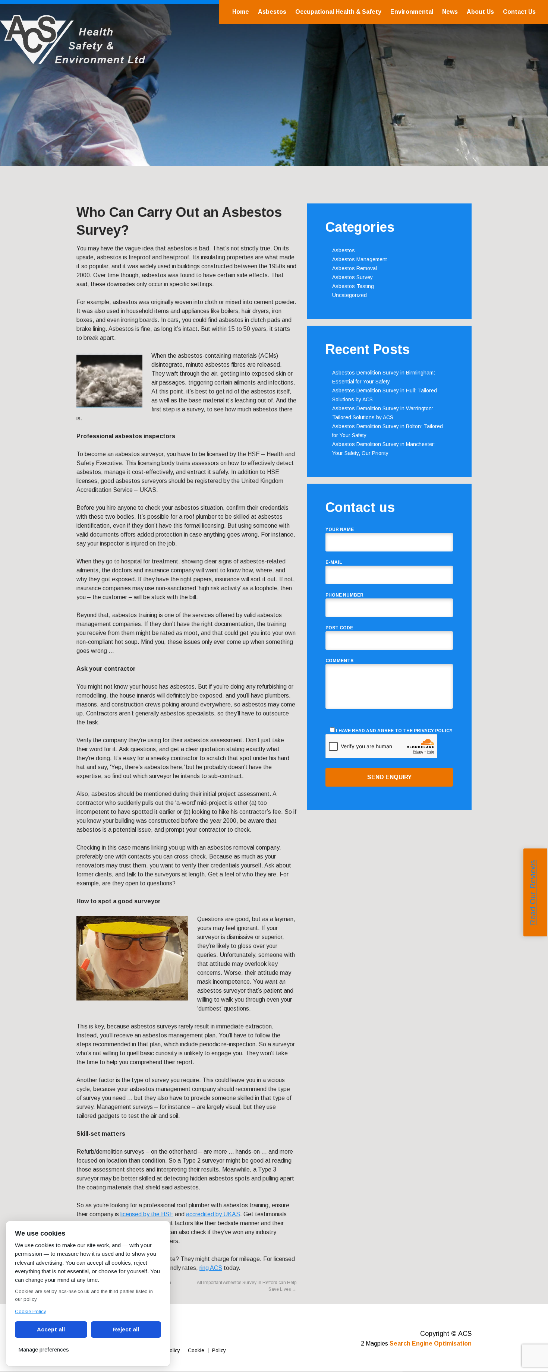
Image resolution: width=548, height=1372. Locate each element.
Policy (219, 1350)
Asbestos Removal (354, 268)
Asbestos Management (359, 259)
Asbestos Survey (352, 277)
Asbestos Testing (353, 286)
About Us (480, 12)
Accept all (51, 1329)
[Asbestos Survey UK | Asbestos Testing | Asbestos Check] (72, 60)
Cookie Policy (30, 1311)
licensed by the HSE (146, 1214)
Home (240, 12)
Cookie (196, 1350)
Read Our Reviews (533, 892)
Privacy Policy (433, 730)
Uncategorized (349, 295)
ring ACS (210, 1268)
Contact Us (519, 12)
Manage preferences (43, 1349)
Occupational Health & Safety (338, 12)
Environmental (411, 12)
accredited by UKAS (213, 1214)
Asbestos (272, 12)
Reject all (126, 1329)
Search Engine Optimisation (431, 1343)
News (450, 12)
